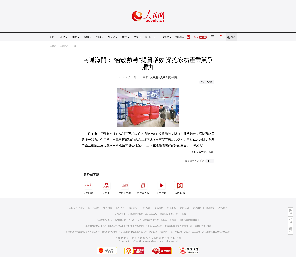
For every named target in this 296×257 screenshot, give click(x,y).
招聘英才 (120, 208)
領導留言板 (143, 193)
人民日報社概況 (76, 208)
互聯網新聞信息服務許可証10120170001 (104, 226)
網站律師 (197, 208)
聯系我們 (222, 208)
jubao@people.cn (178, 214)
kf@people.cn (120, 220)
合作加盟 (146, 208)
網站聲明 (184, 208)
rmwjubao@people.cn (189, 220)
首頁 (51, 37)
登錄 (233, 37)
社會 (74, 46)
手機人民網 (125, 193)
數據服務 (171, 208)
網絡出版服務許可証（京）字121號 (165, 232)
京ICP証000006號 (192, 232)
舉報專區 (179, 37)
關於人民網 (93, 208)
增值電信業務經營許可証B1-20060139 (144, 226)
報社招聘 (107, 208)
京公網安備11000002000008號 (216, 232)
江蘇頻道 (64, 46)
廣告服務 (133, 208)
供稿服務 (158, 208)
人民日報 (88, 193)
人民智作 (180, 193)
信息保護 (210, 208)
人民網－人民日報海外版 (164, 77)
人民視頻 (161, 193)
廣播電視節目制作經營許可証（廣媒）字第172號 (187, 226)
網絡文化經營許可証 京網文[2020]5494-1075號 (125, 232)
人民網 (53, 46)
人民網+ (106, 193)
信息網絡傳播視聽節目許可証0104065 (84, 232)
